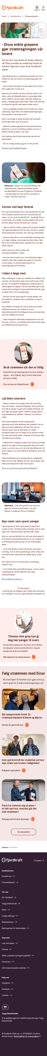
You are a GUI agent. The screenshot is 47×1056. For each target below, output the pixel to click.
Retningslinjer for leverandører (26, 1036)
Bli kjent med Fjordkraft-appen (14, 148)
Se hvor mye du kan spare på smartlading (19, 468)
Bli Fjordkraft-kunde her (11, 579)
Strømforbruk (16, 16)
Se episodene (23, 832)
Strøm (4, 16)
